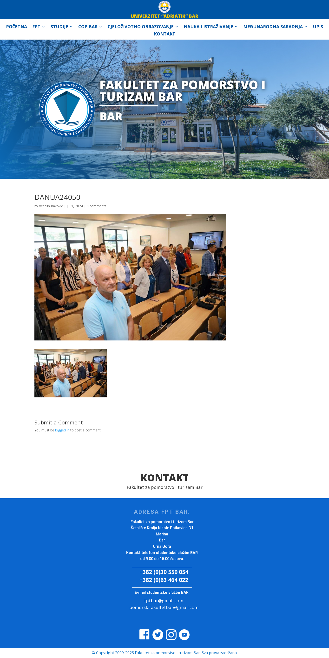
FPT (36, 27)
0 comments (96, 206)
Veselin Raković (51, 206)
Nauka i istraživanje (208, 27)
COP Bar (88, 27)
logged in (62, 430)
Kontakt (164, 34)
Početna (16, 27)
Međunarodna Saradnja (273, 27)
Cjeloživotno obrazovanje (141, 27)
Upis (318, 27)
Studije (59, 27)
